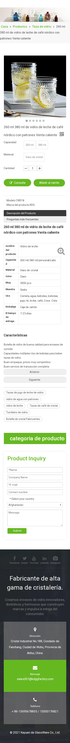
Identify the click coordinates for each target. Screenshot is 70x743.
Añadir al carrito (49, 182)
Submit (17, 530)
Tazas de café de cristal (44, 405)
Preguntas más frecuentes (22, 219)
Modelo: (11, 200)
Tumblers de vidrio (17, 412)
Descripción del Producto (21, 213)
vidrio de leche (14, 405)
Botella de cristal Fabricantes (23, 419)
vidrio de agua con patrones (22, 399)
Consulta (19, 182)
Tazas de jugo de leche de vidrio (24, 392)
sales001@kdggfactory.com (35, 679)
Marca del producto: (18, 204)
